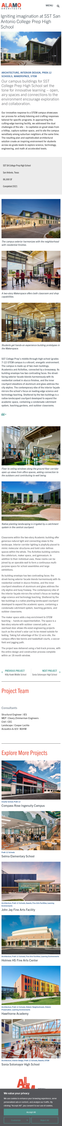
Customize (16, 1120)
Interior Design (17, 1060)
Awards (29, 903)
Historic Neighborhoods (35, 1007)
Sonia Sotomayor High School (21, 1064)
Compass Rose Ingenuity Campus (23, 805)
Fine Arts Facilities (39, 903)
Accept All (31, 1112)
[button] (49, 5)
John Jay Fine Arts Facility (18, 909)
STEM (47, 1060)
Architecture (6, 903)
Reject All (44, 1120)
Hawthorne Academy (15, 1013)
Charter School (7, 801)
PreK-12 (17, 801)
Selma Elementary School (18, 856)
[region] (31, 1107)
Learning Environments (50, 956)
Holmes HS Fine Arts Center (20, 960)
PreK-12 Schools (8, 852)
